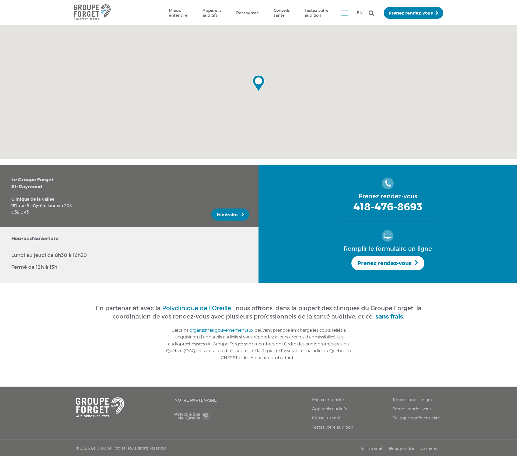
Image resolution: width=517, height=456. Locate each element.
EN (360, 12)
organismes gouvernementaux (221, 330)
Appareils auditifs (211, 13)
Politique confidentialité (416, 418)
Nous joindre (401, 448)
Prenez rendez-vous (411, 13)
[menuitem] (178, 13)
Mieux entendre (178, 13)
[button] (258, 83)
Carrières (429, 448)
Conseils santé (282, 13)
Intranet (374, 448)
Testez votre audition (317, 13)
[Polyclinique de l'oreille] (199, 419)
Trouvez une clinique (412, 399)
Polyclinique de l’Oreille (196, 308)
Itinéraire (227, 214)
